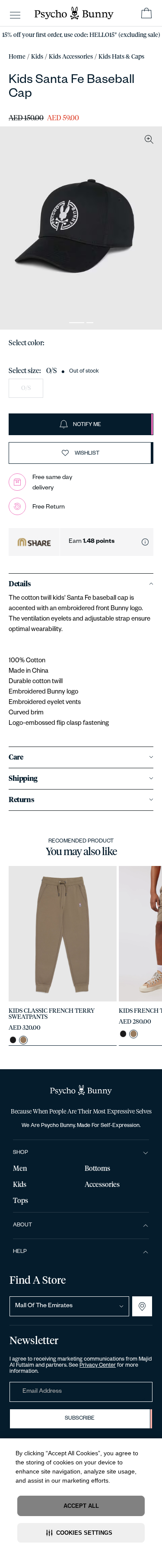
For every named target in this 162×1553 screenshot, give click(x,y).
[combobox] (69, 1306)
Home (17, 57)
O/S (26, 388)
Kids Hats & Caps (121, 57)
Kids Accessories (71, 57)
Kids (37, 57)
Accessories (102, 1184)
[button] (81, 1533)
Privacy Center (97, 1366)
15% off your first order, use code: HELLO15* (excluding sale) (81, 35)
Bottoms (97, 1168)
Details (20, 584)
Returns (21, 799)
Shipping (23, 778)
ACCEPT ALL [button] (81, 1506)
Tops (20, 1200)
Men (20, 1168)
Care (16, 757)
